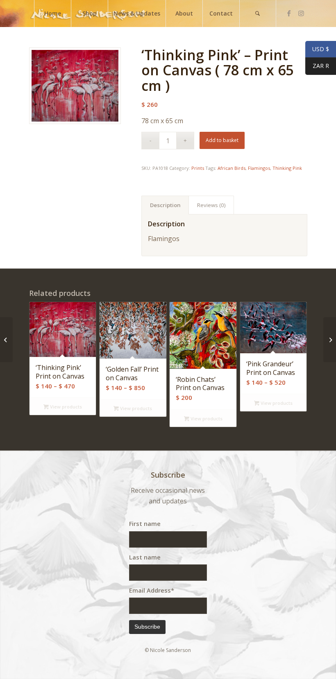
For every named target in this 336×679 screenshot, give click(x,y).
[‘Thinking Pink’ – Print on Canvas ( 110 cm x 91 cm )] (329, 339)
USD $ (317, 49)
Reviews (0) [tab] (211, 205)
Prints (197, 168)
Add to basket (222, 140)
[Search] (257, 13)
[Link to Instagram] (301, 13)
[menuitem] (52, 13)
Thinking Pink (287, 168)
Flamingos (259, 168)
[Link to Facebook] (289, 13)
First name (145, 523)
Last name (145, 557)
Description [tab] (165, 205)
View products (65, 407)
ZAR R (317, 66)
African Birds (231, 168)
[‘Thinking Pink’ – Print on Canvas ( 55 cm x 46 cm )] (6, 339)
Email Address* (151, 590)
